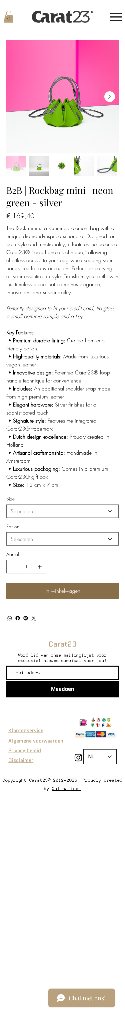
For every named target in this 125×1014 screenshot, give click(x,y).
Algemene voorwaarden (35, 741)
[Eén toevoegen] (39, 566)
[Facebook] (17, 618)
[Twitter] (33, 618)
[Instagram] (78, 758)
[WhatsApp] (9, 618)
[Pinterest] (25, 618)
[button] (9, 17)
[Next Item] (109, 96)
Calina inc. (66, 788)
